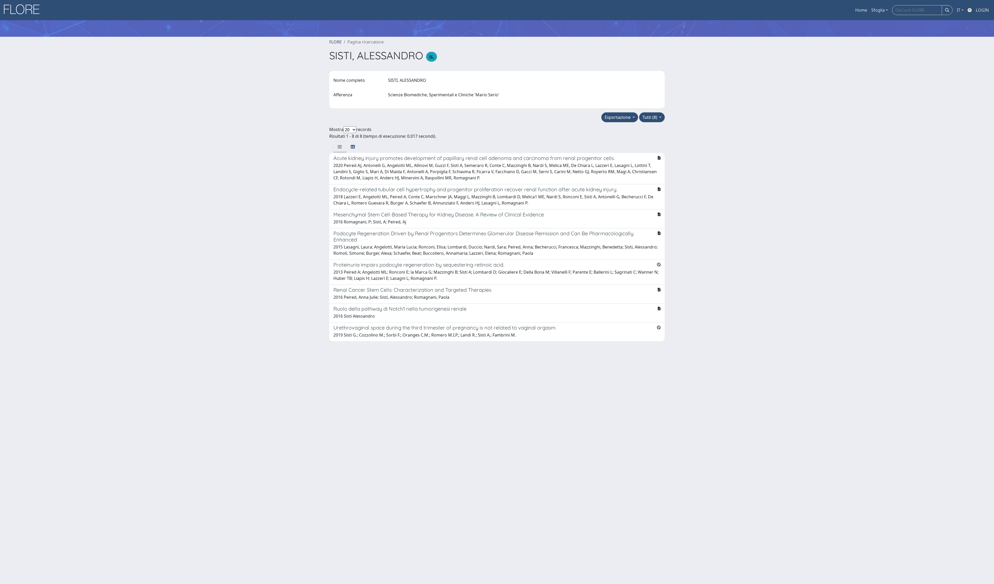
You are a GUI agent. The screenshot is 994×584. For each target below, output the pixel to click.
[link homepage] (23, 10)
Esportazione (618, 117)
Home (861, 10)
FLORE (335, 42)
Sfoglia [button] (878, 10)
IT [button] (958, 10)
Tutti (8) (650, 117)
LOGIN (982, 10)
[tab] (339, 146)
